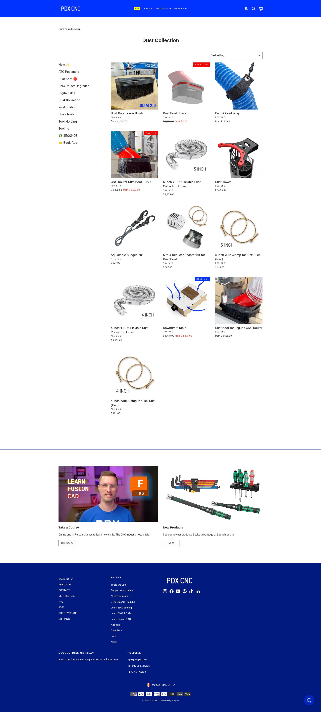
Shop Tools (66, 114)
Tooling (64, 128)
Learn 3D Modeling (121, 607)
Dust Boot (116, 630)
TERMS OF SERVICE (139, 665)
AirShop (115, 624)
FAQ (61, 601)
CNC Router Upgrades (74, 86)
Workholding (68, 107)
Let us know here (108, 659)
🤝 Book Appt (68, 143)
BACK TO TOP (66, 578)
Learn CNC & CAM (121, 613)
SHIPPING (64, 618)
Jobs (113, 636)
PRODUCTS (162, 8)
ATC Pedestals (69, 72)
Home (61, 29)
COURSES (67, 543)
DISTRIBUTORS (67, 595)
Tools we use (118, 584)
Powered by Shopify (170, 700)
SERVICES (178, 8)
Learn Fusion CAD (121, 619)
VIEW (171, 543)
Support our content (122, 590)
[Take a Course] (108, 494)
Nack (114, 642)
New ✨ (64, 65)
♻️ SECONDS (68, 136)
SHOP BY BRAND (68, 613)
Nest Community (120, 596)
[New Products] (212, 494)
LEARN (147, 8)
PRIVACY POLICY (137, 660)
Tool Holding (68, 121)
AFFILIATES (65, 584)
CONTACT (64, 590)
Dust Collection (69, 100)
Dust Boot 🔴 (68, 79)
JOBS (62, 607)
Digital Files (67, 93)
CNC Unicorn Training (123, 601)
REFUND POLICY (137, 671)
